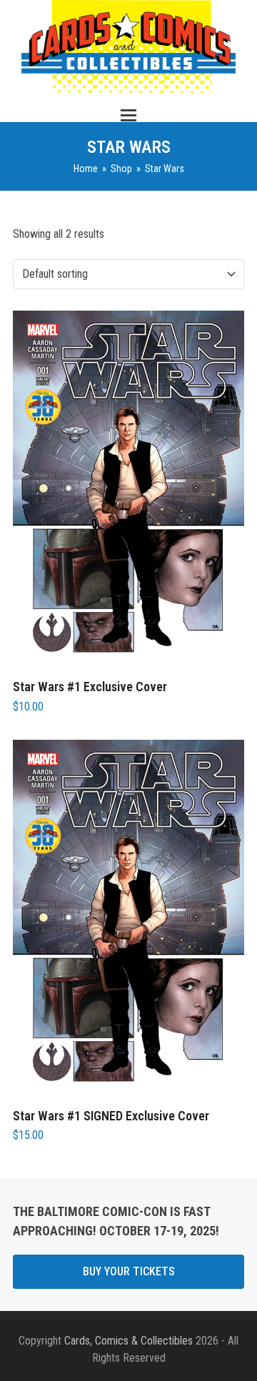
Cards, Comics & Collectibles (128, 1340)
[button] (128, 115)
